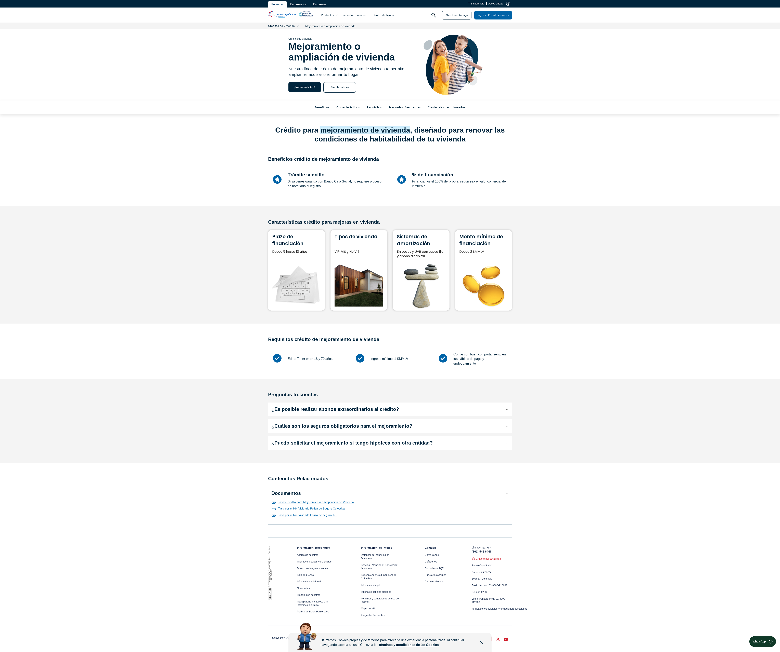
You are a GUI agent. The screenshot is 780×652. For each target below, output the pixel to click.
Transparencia (476, 3)
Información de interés (376, 547)
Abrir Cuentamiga (456, 15)
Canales (430, 547)
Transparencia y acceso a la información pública (312, 603)
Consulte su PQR (434, 568)
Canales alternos (434, 581)
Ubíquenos (431, 561)
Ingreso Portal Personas (493, 15)
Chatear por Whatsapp (488, 558)
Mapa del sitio (368, 608)
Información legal (370, 585)
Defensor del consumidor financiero (375, 557)
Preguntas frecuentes (373, 615)
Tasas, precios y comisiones (312, 568)
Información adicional (309, 581)
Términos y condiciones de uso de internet (380, 600)
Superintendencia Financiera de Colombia (378, 577)
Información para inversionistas (314, 561)
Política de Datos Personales (313, 611)
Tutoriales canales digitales (376, 591)
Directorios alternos (435, 575)
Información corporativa (313, 547)
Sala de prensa (305, 575)
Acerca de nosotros (307, 555)
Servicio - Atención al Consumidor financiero (379, 567)
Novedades (303, 588)
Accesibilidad (495, 3)
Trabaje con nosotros (308, 595)
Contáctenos (432, 555)
